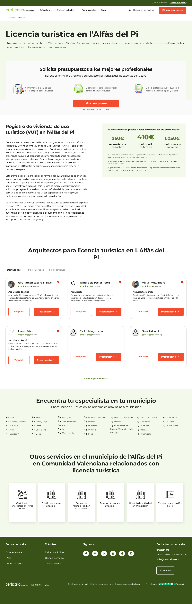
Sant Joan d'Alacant (149, 417)
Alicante (12, 18)
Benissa (39, 417)
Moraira (91, 421)
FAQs (8, 558)
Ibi (63, 429)
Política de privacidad (78, 584)
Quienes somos (14, 552)
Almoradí (14, 425)
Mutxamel (92, 425)
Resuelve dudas (65, 10)
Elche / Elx (66, 417)
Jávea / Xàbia (68, 433)
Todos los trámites (54, 552)
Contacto (165, 570)
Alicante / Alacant (18, 421)
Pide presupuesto (172, 10)
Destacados (14, 269)
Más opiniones (57, 269)
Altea (12, 430)
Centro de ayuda (14, 563)
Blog (103, 10)
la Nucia (170, 421)
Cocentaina (41, 430)
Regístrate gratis (178, 2)
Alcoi (12, 417)
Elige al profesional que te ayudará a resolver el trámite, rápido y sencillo (162, 89)
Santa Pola (145, 421)
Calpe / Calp (41, 421)
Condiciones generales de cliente (125, 584)
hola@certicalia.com (167, 559)
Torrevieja (144, 425)
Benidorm (14, 434)
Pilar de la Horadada (123, 417)
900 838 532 (162, 550)
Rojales (117, 421)
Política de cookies (99, 584)
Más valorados (36, 269)
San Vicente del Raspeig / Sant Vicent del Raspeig (121, 429)
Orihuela (92, 430)
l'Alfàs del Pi (172, 417)
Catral (38, 425)
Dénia (38, 434)
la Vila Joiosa (172, 425)
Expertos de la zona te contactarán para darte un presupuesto (101, 89)
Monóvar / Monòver (97, 417)
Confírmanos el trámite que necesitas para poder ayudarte (39, 89)
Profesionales (89, 10)
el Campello (145, 434)
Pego (90, 434)
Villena (143, 430)
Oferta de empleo (54, 558)
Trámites (44, 10)
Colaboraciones (53, 563)
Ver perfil (19, 311)
